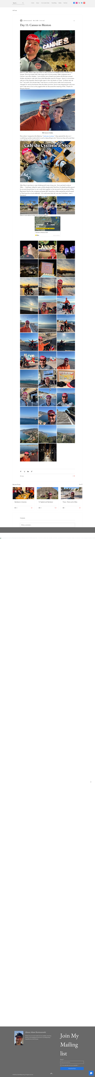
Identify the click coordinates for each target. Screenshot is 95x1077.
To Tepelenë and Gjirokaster (46, 502)
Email (62, 1059)
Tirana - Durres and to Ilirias (70, 502)
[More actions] (74, 20)
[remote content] (47, 226)
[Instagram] (76, 3)
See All (80, 484)
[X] (79, 3)
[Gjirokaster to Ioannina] (23, 493)
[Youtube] (84, 3)
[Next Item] (91, 782)
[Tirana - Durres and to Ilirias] (71, 493)
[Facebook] (74, 3)
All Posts (15, 10)
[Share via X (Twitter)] (24, 471)
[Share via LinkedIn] (28, 471)
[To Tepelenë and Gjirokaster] (47, 493)
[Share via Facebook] (20, 471)
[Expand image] (29, 205)
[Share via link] (31, 471)
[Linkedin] (82, 3)
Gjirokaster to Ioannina (20, 502)
